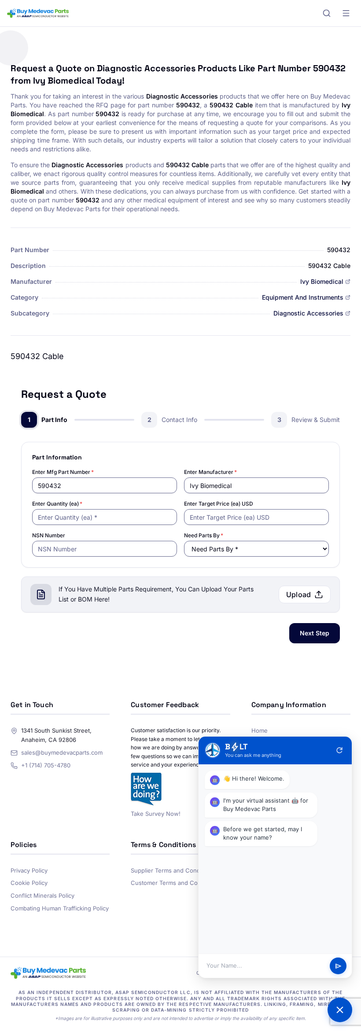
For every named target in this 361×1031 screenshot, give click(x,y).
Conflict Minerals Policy (42, 895)
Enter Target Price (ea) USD (218, 503)
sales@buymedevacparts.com (62, 752)
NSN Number (48, 535)
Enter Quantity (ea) (57, 503)
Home (259, 730)
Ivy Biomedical (321, 281)
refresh (339, 750)
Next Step (314, 633)
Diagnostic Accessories (308, 313)
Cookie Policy (29, 882)
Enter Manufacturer (210, 472)
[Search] (327, 13)
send (338, 966)
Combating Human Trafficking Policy (60, 908)
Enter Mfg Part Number (63, 472)
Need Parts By (203, 535)
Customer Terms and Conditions (175, 882)
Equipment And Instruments (302, 297)
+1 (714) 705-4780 (45, 765)
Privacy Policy (29, 870)
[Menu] (346, 13)
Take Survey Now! (155, 813)
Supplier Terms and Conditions (173, 870)
